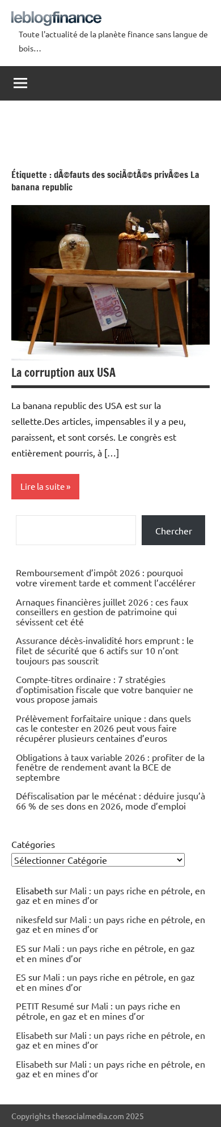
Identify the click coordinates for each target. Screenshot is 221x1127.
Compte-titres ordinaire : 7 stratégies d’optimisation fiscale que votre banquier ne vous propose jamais (104, 688)
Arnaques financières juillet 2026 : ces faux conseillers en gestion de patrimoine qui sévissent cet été (102, 611)
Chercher (173, 530)
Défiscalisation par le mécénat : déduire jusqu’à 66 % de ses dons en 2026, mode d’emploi (110, 800)
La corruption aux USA (63, 372)
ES (21, 948)
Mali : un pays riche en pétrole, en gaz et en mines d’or (110, 895)
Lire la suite (42, 486)
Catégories (33, 844)
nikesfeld (34, 919)
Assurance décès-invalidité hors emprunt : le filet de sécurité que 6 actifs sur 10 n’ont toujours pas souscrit (105, 649)
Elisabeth (34, 1035)
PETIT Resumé (45, 1005)
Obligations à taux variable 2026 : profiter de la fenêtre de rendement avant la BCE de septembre (110, 766)
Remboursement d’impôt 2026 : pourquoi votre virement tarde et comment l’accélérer (106, 577)
